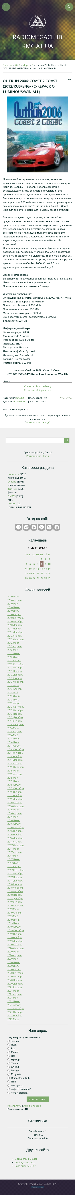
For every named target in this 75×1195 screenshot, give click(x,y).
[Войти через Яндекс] (41, 527)
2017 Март (13, 848)
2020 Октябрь (15, 976)
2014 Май (12, 735)
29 (41, 578)
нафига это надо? (21, 1089)
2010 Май (12, 603)
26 (30, 578)
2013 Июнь (13, 696)
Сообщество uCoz (25, 1162)
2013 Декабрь (15, 717)
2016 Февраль (15, 806)
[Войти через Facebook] (33, 527)
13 (34, 569)
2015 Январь (14, 763)
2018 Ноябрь (14, 894)
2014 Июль (13, 742)
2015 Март (13, 770)
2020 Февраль (15, 948)
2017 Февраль (15, 845)
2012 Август (14, 660)
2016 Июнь (13, 820)
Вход (46, 422)
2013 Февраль (15, 681)
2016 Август (14, 823)
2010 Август (14, 614)
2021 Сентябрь (15, 1008)
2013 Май (12, 692)
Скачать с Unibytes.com (37, 390)
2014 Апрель (14, 731)
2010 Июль (13, 610)
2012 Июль (13, 657)
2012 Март (13, 642)
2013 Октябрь (15, 710)
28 (37, 578)
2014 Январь (14, 720)
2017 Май (12, 855)
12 (30, 569)
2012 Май (12, 649)
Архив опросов (32, 1105)
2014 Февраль (15, 724)
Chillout (15, 1067)
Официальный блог (26, 1158)
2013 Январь (14, 678)
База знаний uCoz (25, 1166)
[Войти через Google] (49, 527)
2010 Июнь (13, 607)
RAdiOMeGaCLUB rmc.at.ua (37, 41)
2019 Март (13, 909)
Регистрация (33, 422)
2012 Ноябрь (14, 671)
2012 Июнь (13, 653)
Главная (7, 65)
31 (49, 578)
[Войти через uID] (18, 527)
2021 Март (13, 990)
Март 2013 (37, 547)
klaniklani (19, 401)
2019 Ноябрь (14, 937)
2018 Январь (14, 884)
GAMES (20, 397)
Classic (15, 1052)
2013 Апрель (14, 688)
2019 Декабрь (15, 941)
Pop (13, 1048)
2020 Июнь (13, 962)
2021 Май (12, 997)
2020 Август (14, 969)
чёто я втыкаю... (20, 1092)
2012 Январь (14, 635)
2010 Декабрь (15, 625)
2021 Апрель (14, 994)
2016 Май (12, 816)
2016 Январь (14, 802)
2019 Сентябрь (15, 930)
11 (26, 569)
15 (41, 569)
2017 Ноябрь (14, 877)
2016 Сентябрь (15, 827)
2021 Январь (14, 987)
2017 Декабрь (15, 880)
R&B (13, 1081)
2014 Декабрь (15, 759)
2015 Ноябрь (14, 795)
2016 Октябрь (15, 830)
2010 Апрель (14, 600)
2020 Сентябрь (15, 972)
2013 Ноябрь (14, 713)
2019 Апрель (14, 912)
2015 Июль (13, 781)
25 (26, 578)
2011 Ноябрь (14, 628)
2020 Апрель (14, 955)
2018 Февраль (15, 887)
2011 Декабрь (15, 632)
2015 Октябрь (15, 792)
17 (49, 569)
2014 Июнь (13, 738)
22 (41, 573)
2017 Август (14, 866)
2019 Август (14, 926)
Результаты (14, 1105)
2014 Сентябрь (15, 749)
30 (45, 578)
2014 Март (13, 728)
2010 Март (13, 596)
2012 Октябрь (15, 667)
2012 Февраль (15, 639)
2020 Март (13, 951)
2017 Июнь (13, 859)
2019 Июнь (13, 919)
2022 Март (13, 1019)
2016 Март (13, 809)
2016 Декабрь (15, 838)
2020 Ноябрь (14, 980)
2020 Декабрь (15, 983)
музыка (12, 481)
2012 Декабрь (15, 674)
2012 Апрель (14, 646)
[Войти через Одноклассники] (56, 527)
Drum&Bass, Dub (20, 1078)
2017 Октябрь (15, 873)
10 (49, 564)
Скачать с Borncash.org (37, 386)
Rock (14, 1044)
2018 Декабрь (15, 898)
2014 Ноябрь (14, 756)
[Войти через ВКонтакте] (26, 527)
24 (49, 573)
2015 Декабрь (15, 799)
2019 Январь (14, 901)
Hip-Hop (15, 1059)
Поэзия (12, 503)
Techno (15, 1041)
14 (37, 569)
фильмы (12, 489)
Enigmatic (16, 1074)
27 (34, 578)
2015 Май (12, 777)
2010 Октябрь (15, 621)
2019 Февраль (15, 905)
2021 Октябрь (15, 1012)
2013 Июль (13, 699)
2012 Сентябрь (15, 664)
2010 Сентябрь (15, 617)
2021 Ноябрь (14, 1015)
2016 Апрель (14, 813)
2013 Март (13, 685)
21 (37, 573)
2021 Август (14, 1005)
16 (45, 569)
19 (30, 573)
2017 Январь (14, 841)
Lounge (15, 1070)
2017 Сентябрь (15, 870)
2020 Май (12, 958)
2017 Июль (13, 863)
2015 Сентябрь (15, 788)
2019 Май (12, 916)
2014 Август (14, 745)
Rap (13, 1055)
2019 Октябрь (15, 934)
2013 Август (14, 703)
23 (45, 573)
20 (34, 573)
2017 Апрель (14, 852)
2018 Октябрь (15, 891)
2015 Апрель (14, 774)
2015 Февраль (15, 767)
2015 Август (14, 784)
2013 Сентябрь (15, 706)
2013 (17, 65)
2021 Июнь (13, 1001)
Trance (14, 1063)
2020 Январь (14, 944)
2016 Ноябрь (14, 834)
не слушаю (17, 1085)
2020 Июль (13, 965)
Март (26, 65)
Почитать (13, 474)
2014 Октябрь (15, 752)
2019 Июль (13, 923)
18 (26, 573)
